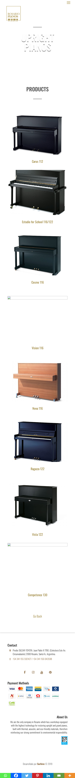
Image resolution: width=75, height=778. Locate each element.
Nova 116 (37, 408)
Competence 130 (37, 595)
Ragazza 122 (37, 468)
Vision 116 (37, 348)
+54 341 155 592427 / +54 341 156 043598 (32, 659)
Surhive (41, 764)
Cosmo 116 (37, 282)
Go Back (37, 616)
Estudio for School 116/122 (37, 222)
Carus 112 (37, 161)
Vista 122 (37, 534)
